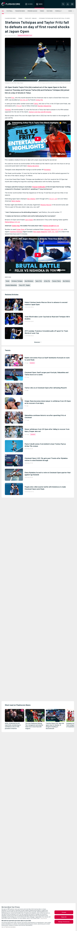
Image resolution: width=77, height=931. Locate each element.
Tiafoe (36, 103)
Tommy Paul (16, 226)
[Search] (63, 4)
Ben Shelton (31, 199)
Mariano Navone (45, 205)
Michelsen (47, 169)
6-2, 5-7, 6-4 (59, 229)
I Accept (64, 912)
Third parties (43, 918)
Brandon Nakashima (44, 106)
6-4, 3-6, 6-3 (24, 100)
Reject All (63, 917)
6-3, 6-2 (56, 226)
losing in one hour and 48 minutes (40, 112)
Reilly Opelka (16, 201)
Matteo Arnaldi (48, 226)
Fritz (12, 98)
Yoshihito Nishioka (16, 232)
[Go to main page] (12, 4)
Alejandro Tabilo (49, 229)
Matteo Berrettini (33, 166)
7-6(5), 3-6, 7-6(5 (52, 232)
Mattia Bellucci (10, 222)
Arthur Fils (39, 100)
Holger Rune (20, 229)
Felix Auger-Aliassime (40, 232)
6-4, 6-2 (17, 222)
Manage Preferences (63, 921)
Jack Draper (29, 220)
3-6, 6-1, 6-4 (53, 199)
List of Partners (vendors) (8, 927)
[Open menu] (72, 4)
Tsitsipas (8, 109)
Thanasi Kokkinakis (38, 187)
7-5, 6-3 (19, 106)
